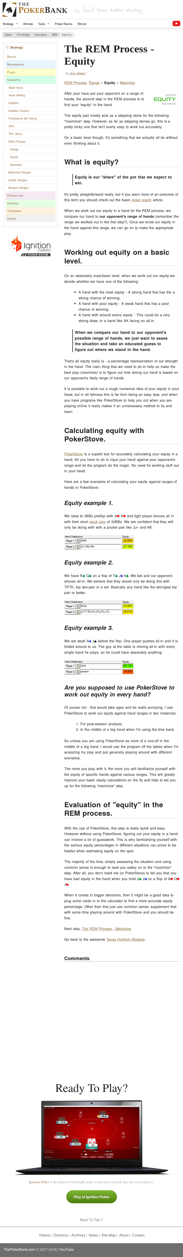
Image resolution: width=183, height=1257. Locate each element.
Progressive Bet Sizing (22, 118)
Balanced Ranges (19, 172)
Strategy (8, 24)
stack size (97, 521)
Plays (11, 72)
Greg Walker (77, 73)
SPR (11, 126)
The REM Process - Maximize (106, 928)
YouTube (66, 1249)
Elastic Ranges (17, 180)
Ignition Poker (39, 1181)
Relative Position (18, 111)
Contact (138, 1235)
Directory (61, 1235)
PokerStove (73, 453)
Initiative (13, 103)
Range (14, 149)
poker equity (142, 199)
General (13, 203)
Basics (11, 56)
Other (11, 218)
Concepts (13, 80)
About (124, 1235)
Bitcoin (82, 24)
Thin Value (15, 134)
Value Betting (16, 95)
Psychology (15, 195)
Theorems (14, 211)
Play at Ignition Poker (92, 1196)
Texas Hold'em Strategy (125, 939)
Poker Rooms (64, 24)
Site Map (109, 1235)
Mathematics (15, 64)
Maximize (16, 164)
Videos (44, 1235)
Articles (28, 24)
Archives (78, 1235)
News (93, 1235)
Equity (14, 157)
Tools (41, 24)
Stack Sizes (15, 87)
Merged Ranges (18, 187)
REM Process (16, 141)
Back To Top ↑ (91, 1219)
